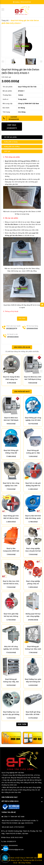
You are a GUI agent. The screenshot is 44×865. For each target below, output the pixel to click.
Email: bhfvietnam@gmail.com (13, 849)
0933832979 (11, 328)
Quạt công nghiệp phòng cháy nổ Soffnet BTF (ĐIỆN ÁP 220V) (33, 582)
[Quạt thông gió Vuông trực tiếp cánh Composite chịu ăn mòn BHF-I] (33, 634)
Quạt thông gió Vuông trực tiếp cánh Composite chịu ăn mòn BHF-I (33, 647)
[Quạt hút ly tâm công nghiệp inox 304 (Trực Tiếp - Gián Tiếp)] (11, 470)
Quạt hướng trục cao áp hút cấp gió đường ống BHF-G (11, 713)
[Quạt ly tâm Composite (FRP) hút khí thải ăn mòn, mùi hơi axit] (11, 536)
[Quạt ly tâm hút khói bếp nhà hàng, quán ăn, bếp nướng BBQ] (33, 503)
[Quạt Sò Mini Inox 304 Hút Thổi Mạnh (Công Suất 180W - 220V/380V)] (32, 364)
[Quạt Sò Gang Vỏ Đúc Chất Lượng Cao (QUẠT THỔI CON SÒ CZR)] (11, 364)
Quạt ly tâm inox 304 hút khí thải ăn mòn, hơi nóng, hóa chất (11, 582)
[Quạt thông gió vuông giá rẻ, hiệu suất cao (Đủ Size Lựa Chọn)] (33, 438)
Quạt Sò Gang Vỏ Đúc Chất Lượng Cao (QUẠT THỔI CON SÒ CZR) (11, 378)
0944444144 (25, 2)
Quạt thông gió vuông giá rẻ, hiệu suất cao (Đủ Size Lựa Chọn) (33, 451)
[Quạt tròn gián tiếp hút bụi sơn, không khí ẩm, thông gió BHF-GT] (11, 601)
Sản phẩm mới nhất (22, 392)
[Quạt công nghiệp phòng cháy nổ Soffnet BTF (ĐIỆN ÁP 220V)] (33, 568)
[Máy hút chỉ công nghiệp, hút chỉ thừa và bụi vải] (11, 634)
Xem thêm (22, 318)
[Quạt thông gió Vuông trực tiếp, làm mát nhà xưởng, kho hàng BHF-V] (11, 666)
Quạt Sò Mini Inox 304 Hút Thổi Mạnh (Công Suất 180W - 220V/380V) (32, 378)
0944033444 (13, 337)
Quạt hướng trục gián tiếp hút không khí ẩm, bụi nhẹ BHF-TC (33, 680)
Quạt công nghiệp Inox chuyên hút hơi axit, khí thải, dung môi (33, 549)
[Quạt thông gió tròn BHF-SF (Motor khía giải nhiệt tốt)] (11, 503)
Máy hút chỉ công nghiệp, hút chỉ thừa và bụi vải (11, 647)
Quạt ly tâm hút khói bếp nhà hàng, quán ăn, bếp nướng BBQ (33, 517)
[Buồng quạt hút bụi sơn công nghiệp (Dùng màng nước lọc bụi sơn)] (33, 601)
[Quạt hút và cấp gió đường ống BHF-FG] (33, 470)
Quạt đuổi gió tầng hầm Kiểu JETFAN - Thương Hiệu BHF (33, 713)
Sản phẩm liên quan (22, 347)
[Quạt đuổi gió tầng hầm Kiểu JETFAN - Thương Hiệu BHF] (33, 699)
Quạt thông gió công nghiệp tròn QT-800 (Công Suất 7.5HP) (33, 419)
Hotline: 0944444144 (10, 845)
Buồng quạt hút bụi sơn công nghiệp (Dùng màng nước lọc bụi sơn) (33, 615)
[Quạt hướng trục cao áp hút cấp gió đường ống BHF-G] (11, 699)
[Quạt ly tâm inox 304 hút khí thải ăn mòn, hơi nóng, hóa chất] (11, 568)
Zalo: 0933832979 (9, 841)
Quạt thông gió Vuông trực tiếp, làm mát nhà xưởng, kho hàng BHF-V (11, 680)
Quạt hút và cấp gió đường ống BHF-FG (33, 484)
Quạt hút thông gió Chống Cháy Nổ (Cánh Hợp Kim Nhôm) (11, 451)
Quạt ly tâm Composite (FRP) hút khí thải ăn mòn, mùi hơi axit (11, 549)
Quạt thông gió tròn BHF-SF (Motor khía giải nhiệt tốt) (11, 517)
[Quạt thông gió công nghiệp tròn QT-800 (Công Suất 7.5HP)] (33, 405)
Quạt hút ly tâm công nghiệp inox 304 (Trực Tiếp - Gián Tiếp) (11, 484)
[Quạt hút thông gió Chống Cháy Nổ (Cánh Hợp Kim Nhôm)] (11, 438)
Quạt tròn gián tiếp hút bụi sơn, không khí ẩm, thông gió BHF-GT (11, 615)
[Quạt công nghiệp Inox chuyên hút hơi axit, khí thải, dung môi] (33, 536)
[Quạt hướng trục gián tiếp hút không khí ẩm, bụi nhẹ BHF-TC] (33, 666)
